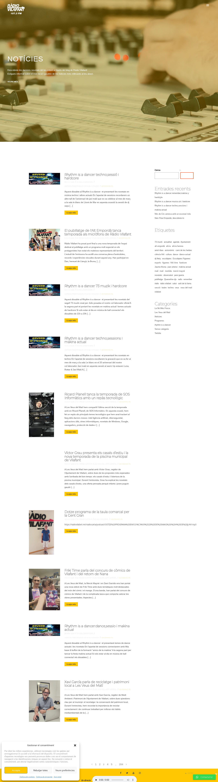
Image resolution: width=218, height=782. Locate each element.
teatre (164, 288)
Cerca (157, 170)
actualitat (168, 242)
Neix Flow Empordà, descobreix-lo (169, 218)
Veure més (12, 82)
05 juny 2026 (70, 346)
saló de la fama (184, 283)
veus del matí (186, 288)
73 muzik (159, 242)
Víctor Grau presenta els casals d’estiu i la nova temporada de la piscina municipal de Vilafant (96, 456)
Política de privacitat (44, 776)
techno (171, 288)
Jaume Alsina (160, 267)
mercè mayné (179, 271)
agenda (176, 242)
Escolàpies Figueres (181, 258)
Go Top (191, 773)
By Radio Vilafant (84, 238)
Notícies (68, 186)
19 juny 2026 (70, 182)
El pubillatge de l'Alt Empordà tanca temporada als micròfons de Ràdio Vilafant (98, 232)
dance (175, 254)
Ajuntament (185, 242)
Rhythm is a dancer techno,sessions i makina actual (93, 340)
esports (158, 263)
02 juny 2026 (70, 519)
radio (180, 279)
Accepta (16, 770)
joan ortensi (173, 267)
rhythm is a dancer (90, 186)
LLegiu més (71, 213)
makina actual (185, 267)
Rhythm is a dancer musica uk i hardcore (172, 201)
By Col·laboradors (85, 182)
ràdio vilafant (165, 283)
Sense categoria (101, 519)
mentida (168, 271)
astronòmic (169, 250)
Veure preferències (65, 770)
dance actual (184, 254)
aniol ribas (159, 250)
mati (156, 271)
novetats (158, 275)
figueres (165, 263)
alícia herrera (177, 246)
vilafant (158, 292)
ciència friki (159, 254)
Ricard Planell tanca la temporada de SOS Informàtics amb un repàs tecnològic (97, 396)
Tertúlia (158, 333)
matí (162, 271)
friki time (174, 263)
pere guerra (179, 275)
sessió (157, 288)
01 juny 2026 (70, 578)
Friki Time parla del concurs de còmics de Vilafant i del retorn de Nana (97, 572)
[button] (75, 745)
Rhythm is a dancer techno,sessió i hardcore (92, 176)
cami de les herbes (184, 250)
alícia (168, 246)
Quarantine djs (170, 279)
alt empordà (160, 246)
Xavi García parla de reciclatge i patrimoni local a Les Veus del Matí (97, 684)
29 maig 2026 (70, 633)
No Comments (107, 186)
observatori (168, 275)
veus (177, 288)
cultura (169, 254)
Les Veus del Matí (101, 238)
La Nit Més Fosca (162, 308)
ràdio (157, 283)
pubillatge (159, 279)
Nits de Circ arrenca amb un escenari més (173, 214)
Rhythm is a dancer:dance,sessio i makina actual (97, 628)
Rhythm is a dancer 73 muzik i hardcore (96, 286)
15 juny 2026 (69, 238)
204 (121, 764)
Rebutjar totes (40, 770)
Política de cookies (27, 776)
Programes (77, 186)
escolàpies (166, 258)
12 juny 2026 (69, 290)
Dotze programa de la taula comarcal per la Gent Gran (97, 513)
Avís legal (57, 776)
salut (174, 283)
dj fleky (158, 258)
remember (187, 279)
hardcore (183, 263)
